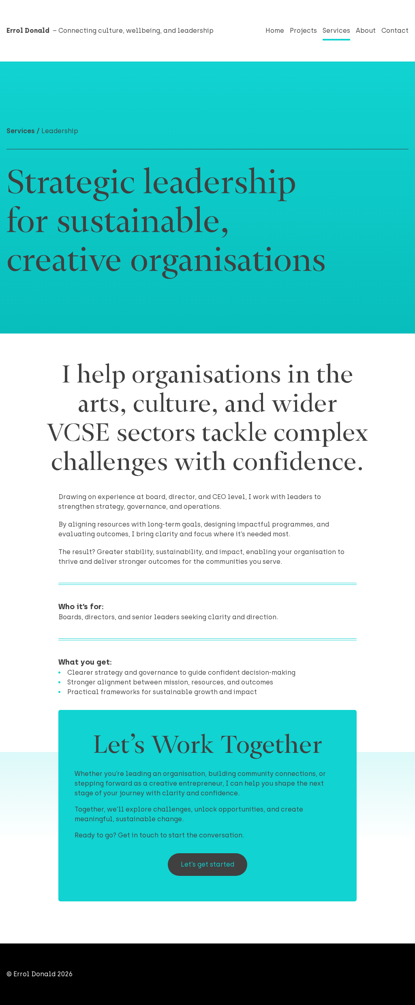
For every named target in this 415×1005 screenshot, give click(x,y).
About (366, 30)
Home (274, 30)
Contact (395, 30)
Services (336, 30)
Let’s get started (207, 864)
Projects (303, 30)
